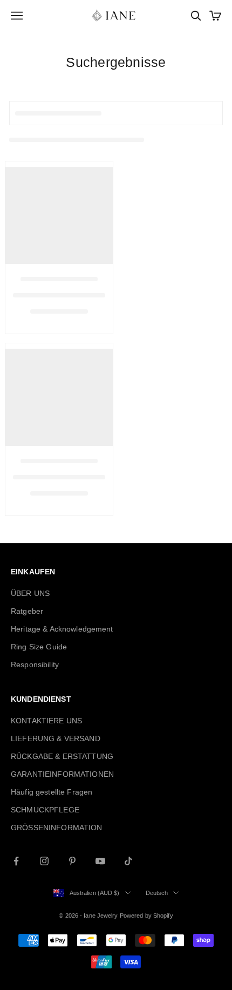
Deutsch (157, 893)
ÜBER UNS (30, 593)
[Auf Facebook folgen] (16, 861)
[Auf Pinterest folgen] (72, 861)
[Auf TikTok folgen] (128, 861)
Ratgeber (27, 611)
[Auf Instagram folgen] (44, 861)
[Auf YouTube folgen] (100, 861)
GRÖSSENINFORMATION (57, 827)
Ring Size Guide (39, 646)
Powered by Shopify (146, 915)
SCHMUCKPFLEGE (45, 809)
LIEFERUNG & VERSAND (55, 738)
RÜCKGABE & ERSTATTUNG (62, 756)
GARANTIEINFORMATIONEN (62, 774)
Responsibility (35, 664)
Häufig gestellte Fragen (51, 792)
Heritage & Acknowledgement (62, 629)
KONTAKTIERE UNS (46, 720)
